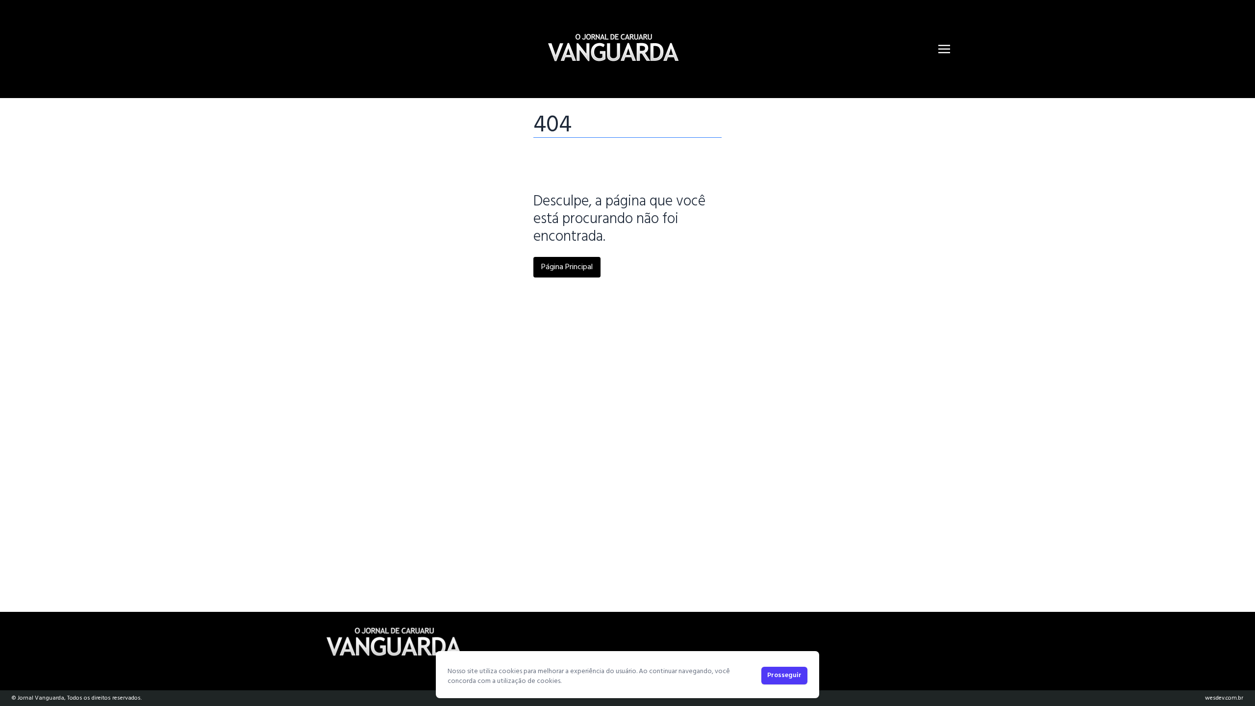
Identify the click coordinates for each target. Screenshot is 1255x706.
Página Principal (567, 267)
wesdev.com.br (1224, 698)
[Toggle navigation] (944, 49)
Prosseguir (784, 675)
